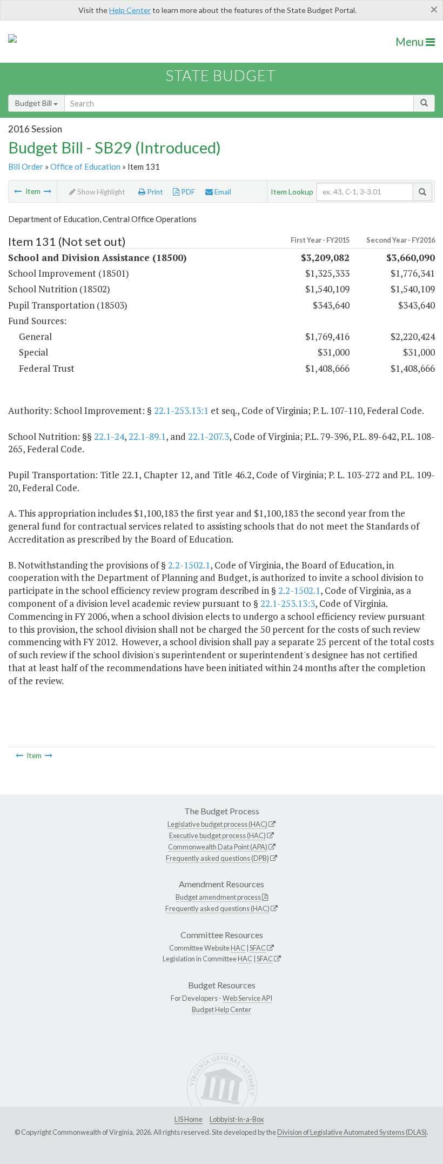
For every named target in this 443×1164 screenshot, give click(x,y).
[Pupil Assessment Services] (18, 191)
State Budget (221, 75)
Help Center (130, 10)
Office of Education (85, 166)
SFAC (258, 948)
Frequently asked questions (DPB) (217, 858)
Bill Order (25, 166)
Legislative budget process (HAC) (217, 824)
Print (154, 192)
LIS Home (188, 1119)
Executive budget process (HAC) (217, 835)
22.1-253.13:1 (181, 410)
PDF (187, 192)
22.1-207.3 (208, 436)
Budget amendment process (218, 897)
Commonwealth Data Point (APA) (217, 846)
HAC (238, 948)
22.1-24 (109, 436)
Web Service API (247, 998)
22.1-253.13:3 (287, 603)
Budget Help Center (221, 1009)
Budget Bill (34, 103)
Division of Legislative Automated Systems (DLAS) (352, 1132)
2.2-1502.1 (189, 565)
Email (222, 192)
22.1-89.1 (147, 436)
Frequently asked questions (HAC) (217, 908)
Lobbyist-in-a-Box (237, 1119)
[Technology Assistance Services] (47, 191)
